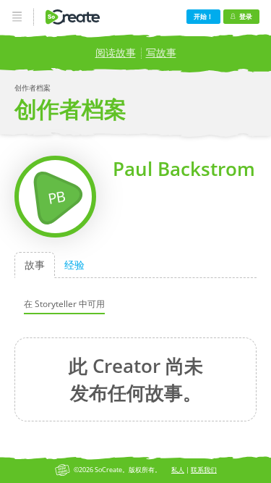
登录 (245, 16)
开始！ (203, 16)
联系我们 (204, 469)
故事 (35, 265)
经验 (74, 265)
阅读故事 (115, 52)
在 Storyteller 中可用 (64, 303)
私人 (177, 469)
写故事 (161, 52)
